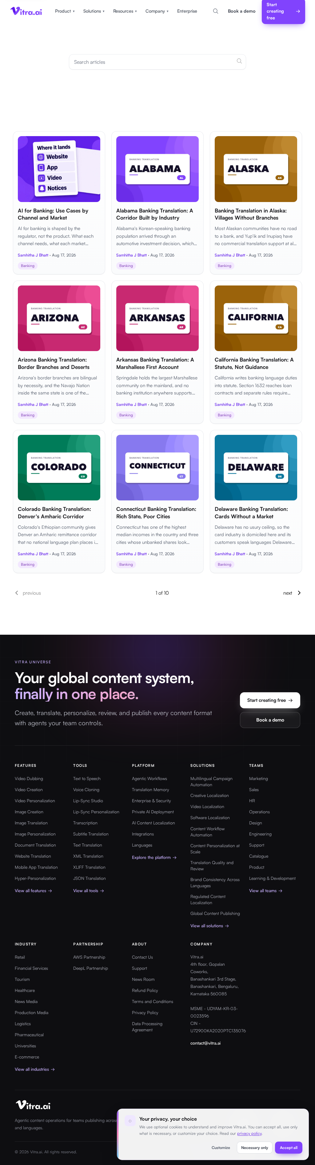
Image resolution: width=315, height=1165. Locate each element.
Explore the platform (154, 857)
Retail (20, 957)
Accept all (288, 1147)
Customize (221, 1147)
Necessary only (254, 1147)
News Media (26, 1001)
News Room (143, 979)
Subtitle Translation (91, 833)
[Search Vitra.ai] (215, 11)
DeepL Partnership (90, 968)
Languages (142, 844)
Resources (125, 11)
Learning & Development (272, 878)
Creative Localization (209, 795)
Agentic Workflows (149, 778)
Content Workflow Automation (207, 831)
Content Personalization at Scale (215, 848)
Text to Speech (87, 778)
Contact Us (142, 957)
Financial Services (31, 968)
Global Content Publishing (215, 913)
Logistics (23, 1023)
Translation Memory (150, 789)
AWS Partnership (89, 957)
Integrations (143, 833)
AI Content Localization (153, 822)
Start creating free (270, 700)
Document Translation (35, 844)
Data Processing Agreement (147, 1026)
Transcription (85, 822)
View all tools (88, 890)
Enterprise (187, 11)
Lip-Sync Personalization (96, 811)
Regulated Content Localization (207, 899)
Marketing (258, 778)
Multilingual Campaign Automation (211, 781)
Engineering (260, 833)
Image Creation (29, 811)
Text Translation (87, 844)
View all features (33, 890)
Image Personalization (35, 833)
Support (256, 844)
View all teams (265, 890)
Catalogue (258, 856)
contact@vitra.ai (205, 1043)
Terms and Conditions (152, 1001)
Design (255, 822)
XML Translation (88, 856)
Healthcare (25, 990)
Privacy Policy (145, 1012)
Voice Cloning (86, 789)
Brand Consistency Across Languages (215, 882)
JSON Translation (89, 878)
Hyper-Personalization (35, 878)
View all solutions (209, 925)
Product (65, 11)
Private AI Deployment (153, 811)
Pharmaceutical (29, 1034)
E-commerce (27, 1056)
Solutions (94, 11)
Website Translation (33, 856)
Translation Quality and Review (211, 865)
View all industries (35, 1069)
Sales (254, 789)
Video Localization (207, 806)
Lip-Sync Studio (88, 800)
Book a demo (242, 11)
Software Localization (210, 817)
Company (157, 11)
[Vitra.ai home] (26, 11)
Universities (25, 1045)
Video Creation (29, 789)
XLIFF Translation (89, 867)
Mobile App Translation (36, 867)
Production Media (31, 1012)
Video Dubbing (29, 778)
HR (252, 800)
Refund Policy (145, 990)
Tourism (22, 979)
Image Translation (31, 822)
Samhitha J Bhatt (33, 255)
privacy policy (249, 1133)
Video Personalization (35, 800)
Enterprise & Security (151, 800)
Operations (259, 811)
